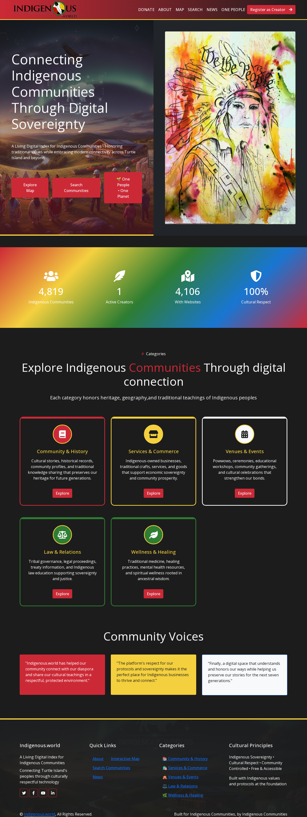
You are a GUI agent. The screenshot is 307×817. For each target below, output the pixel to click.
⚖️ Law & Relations (180, 786)
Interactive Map (125, 758)
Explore (62, 493)
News (212, 9)
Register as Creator (267, 9)
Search (195, 9)
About (165, 9)
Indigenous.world (39, 814)
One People (233, 9)
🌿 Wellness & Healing (182, 795)
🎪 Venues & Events (180, 777)
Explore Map (30, 187)
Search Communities (76, 187)
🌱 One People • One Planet (123, 187)
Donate (146, 9)
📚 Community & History (185, 758)
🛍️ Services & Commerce (184, 767)
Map (180, 9)
